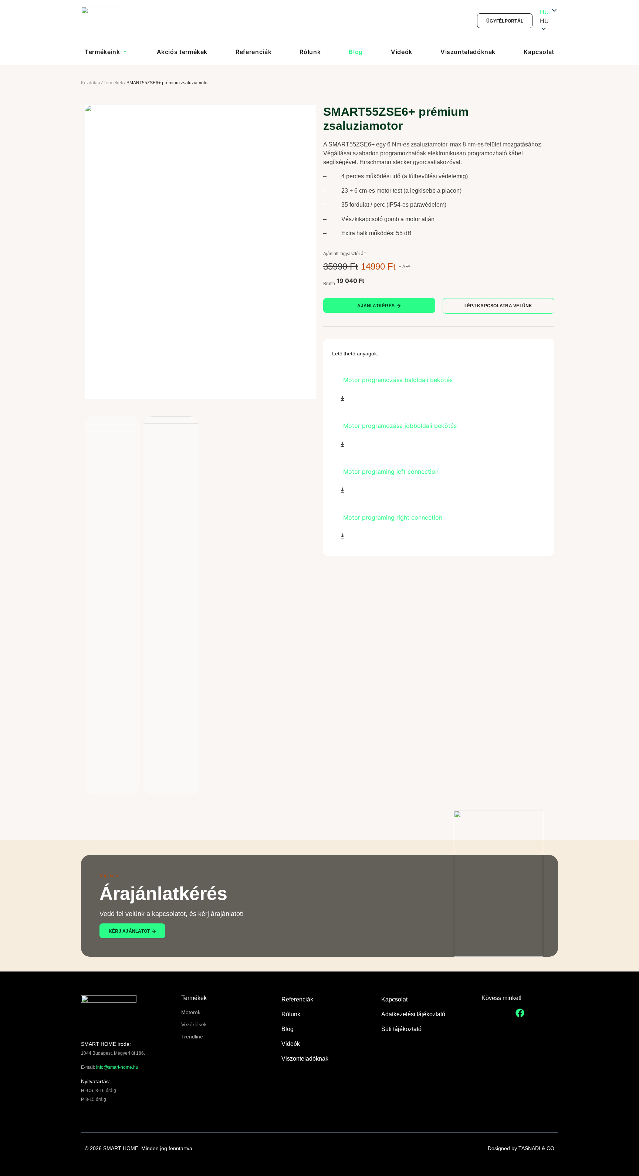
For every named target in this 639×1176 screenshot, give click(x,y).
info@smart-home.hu (117, 1067)
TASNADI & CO (536, 1148)
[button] (549, 20)
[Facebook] (519, 1012)
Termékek (113, 82)
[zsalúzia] (200, 252)
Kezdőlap (90, 82)
